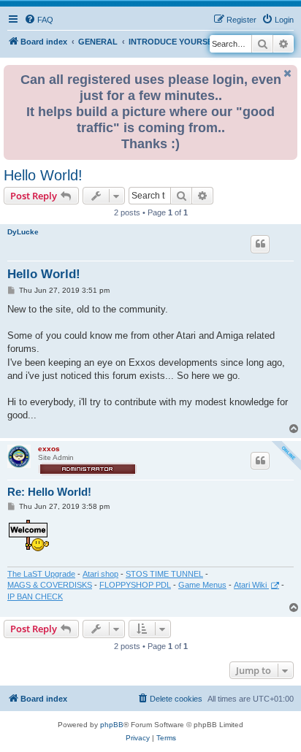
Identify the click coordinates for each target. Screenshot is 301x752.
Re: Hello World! (49, 492)
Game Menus (202, 584)
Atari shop (100, 573)
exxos (49, 449)
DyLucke (23, 232)
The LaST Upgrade (41, 573)
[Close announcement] (287, 73)
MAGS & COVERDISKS (49, 584)
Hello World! (43, 175)
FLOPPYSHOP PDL (135, 584)
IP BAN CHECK (35, 596)
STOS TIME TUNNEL (164, 573)
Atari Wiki (251, 584)
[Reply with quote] (260, 244)
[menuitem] (38, 19)
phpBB (111, 725)
